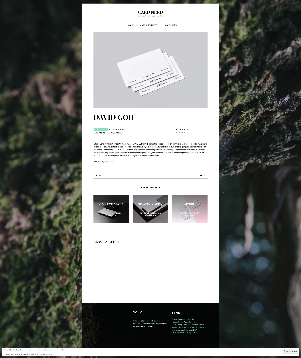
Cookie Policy (47, 354)
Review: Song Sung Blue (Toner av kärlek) (188, 325)
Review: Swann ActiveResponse (184, 322)
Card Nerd (150, 12)
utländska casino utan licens (144, 324)
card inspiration (118, 130)
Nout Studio (109, 162)
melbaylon (183, 130)
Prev (98, 175)
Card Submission (148, 25)
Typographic (115, 133)
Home (130, 25)
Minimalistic (104, 133)
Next (202, 175)
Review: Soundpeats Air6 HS (183, 319)
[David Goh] (150, 70)
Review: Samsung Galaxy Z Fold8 (184, 333)
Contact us (171, 25)
